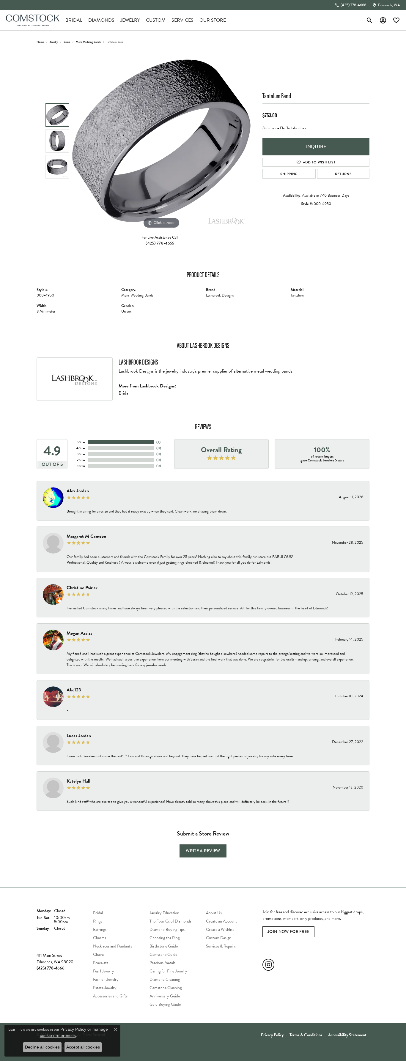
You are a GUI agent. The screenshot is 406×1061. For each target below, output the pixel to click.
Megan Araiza (79, 633)
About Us (214, 913)
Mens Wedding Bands (88, 42)
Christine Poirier (82, 587)
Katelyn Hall (78, 781)
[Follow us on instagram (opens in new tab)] (268, 965)
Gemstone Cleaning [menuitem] (166, 988)
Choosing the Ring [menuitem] (165, 938)
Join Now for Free (288, 931)
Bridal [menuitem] (98, 913)
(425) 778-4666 (160, 243)
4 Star (80, 448)
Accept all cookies (83, 1047)
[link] (350, 5)
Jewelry (130, 20)
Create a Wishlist (220, 929)
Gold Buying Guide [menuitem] (165, 1004)
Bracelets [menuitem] (100, 963)
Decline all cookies (42, 1047)
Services (182, 20)
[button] (369, 20)
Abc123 (74, 689)
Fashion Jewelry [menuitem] (106, 979)
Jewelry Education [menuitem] (164, 913)
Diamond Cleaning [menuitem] (165, 979)
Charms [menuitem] (99, 938)
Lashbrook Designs (220, 295)
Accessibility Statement (347, 1035)
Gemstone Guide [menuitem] (163, 954)
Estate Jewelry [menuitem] (105, 988)
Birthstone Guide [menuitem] (164, 946)
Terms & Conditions (305, 1035)
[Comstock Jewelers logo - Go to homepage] (32, 20)
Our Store (212, 20)
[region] (161, 141)
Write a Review (203, 851)
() (158, 442)
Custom (156, 20)
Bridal (73, 20)
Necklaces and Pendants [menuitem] (112, 946)
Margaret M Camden (86, 536)
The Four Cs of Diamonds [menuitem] (170, 921)
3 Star (81, 454)
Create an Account (221, 921)
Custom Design (218, 938)
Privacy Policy (272, 1035)
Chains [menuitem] (98, 954)
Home (40, 42)
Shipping (289, 173)
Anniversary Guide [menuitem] (165, 996)
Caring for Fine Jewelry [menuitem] (168, 971)
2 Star (81, 460)
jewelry (54, 42)
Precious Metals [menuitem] (162, 963)
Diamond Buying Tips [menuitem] (167, 929)
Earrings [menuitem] (99, 929)
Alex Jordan (78, 490)
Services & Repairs (221, 946)
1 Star (81, 466)
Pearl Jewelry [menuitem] (103, 971)
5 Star (81, 442)
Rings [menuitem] (97, 921)
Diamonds (101, 20)
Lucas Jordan (79, 735)
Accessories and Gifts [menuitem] (110, 996)
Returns (343, 173)
